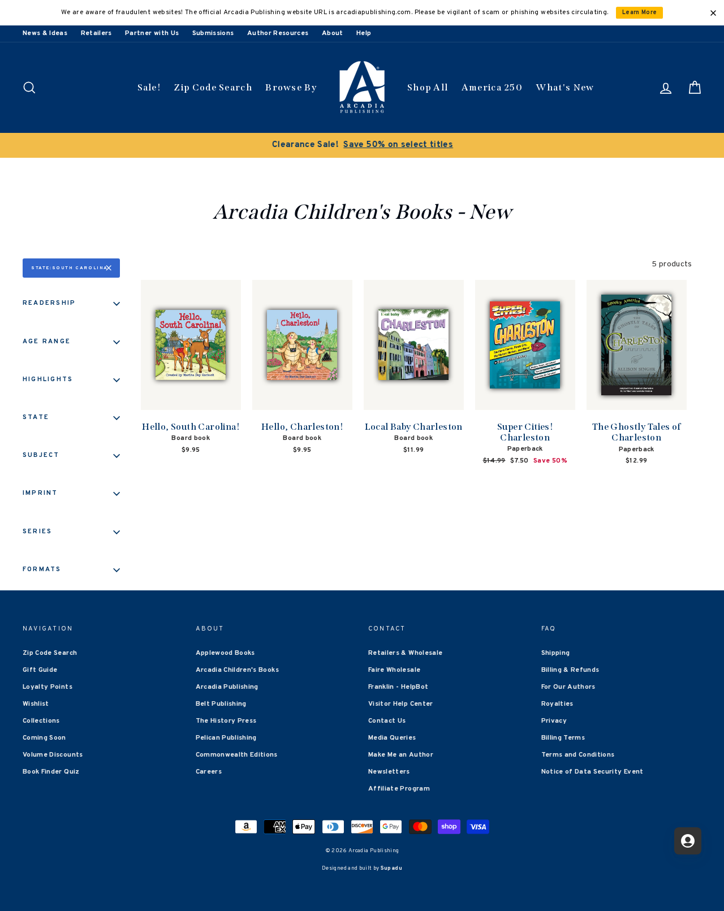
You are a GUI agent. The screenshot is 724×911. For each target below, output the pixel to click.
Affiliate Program (399, 788)
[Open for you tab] (687, 840)
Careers (209, 771)
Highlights (48, 379)
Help (363, 33)
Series (37, 532)
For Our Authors (568, 687)
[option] (362, 145)
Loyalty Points (47, 687)
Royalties (557, 704)
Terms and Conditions (578, 754)
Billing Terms (563, 737)
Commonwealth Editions (237, 754)
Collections (41, 721)
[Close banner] (713, 13)
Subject (41, 455)
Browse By (291, 87)
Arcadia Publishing (227, 687)
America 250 (492, 87)
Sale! (149, 87)
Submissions (213, 33)
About (332, 33)
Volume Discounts (53, 754)
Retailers (96, 33)
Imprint (40, 493)
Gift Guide (40, 670)
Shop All (427, 87)
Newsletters (389, 771)
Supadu (391, 868)
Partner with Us (152, 33)
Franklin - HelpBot (398, 687)
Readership (49, 303)
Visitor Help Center (400, 704)
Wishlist (36, 704)
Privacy (554, 721)
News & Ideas (45, 33)
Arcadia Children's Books (237, 670)
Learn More (639, 12)
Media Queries (392, 737)
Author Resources (278, 33)
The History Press (226, 721)
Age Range (47, 342)
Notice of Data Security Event (592, 771)
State (36, 417)
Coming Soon (44, 737)
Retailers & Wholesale (405, 653)
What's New (565, 87)
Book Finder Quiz (51, 771)
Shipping (555, 653)
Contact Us (387, 721)
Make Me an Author (400, 754)
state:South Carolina (69, 268)
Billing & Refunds (570, 670)
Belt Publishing (221, 704)
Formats (42, 569)
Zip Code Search (213, 87)
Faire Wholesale (394, 670)
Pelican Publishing (226, 737)
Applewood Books (225, 653)
